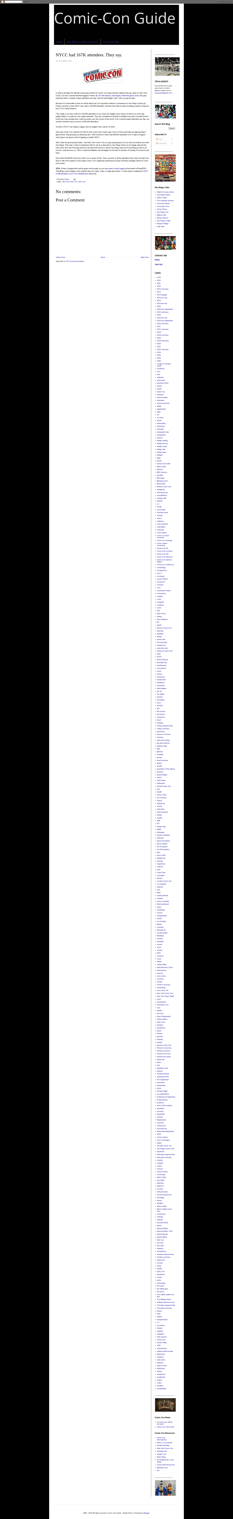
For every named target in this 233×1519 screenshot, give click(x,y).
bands (159, 461)
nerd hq (160, 973)
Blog (59, 41)
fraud (159, 720)
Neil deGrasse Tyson (165, 967)
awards (159, 438)
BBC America (162, 472)
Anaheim (160, 395)
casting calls (161, 498)
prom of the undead (164, 1105)
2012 (159, 286)
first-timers (161, 714)
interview (160, 838)
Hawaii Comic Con (164, 786)
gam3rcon (161, 731)
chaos (159, 518)
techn (159, 1280)
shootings (160, 1198)
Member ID (161, 930)
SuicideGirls (161, 1251)
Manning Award (163, 904)
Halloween (161, 783)
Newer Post (60, 257)
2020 (159, 344)
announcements (163, 403)
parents (160, 1036)
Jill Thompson (162, 847)
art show (160, 418)
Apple (159, 406)
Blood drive (161, 484)
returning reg (162, 1128)
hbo (158, 789)
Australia (160, 429)
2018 (159, 332)
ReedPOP (161, 1114)
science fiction (162, 1172)
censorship (161, 510)
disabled (160, 634)
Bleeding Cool (162, 481)
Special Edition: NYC (165, 1231)
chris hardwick (162, 524)
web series (161, 1360)
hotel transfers (162, 812)
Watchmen (161, 1354)
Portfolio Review (163, 1074)
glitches (160, 752)
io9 (158, 1470)
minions (160, 939)
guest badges (162, 775)
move (159, 947)
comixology (161, 567)
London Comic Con (164, 881)
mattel (159, 918)
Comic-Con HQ (163, 554)
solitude (160, 1220)
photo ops (161, 1059)
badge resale (162, 446)
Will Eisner (161, 1368)
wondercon (161, 1374)
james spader (162, 844)
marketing (161, 910)
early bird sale (162, 648)
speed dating (162, 1237)
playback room (162, 1068)
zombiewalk (161, 1389)
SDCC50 (160, 1183)
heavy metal (161, 795)
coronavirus (161, 593)
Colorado (160, 530)
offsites (159, 1010)
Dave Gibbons (162, 619)
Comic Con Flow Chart (165, 1427)
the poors (160, 1292)
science (160, 1169)
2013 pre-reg (162, 298)
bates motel (161, 466)
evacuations (161, 668)
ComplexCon (162, 570)
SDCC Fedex (162, 198)
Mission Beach (162, 218)
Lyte (158, 890)
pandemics (161, 1028)
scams (159, 1166)
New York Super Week (165, 996)
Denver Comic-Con (164, 628)
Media (159, 924)
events (159, 674)
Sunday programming (165, 1254)
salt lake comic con (164, 1146)
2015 (159, 306)
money (159, 944)
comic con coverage (164, 540)
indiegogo (160, 832)
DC (158, 622)
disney (159, 636)
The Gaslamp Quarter (165, 201)
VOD (159, 1345)
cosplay (160, 596)
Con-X (159, 573)
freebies (160, 723)
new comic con (162, 990)
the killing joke (162, 1289)
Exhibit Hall (161, 680)
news (159, 999)
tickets (159, 1311)
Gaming (160, 737)
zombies (160, 1386)
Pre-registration (163, 1080)
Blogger (147, 1513)
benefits (160, 475)
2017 (159, 326)
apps (159, 412)
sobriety (160, 1217)
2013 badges (162, 295)
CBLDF (159, 501)
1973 (159, 277)
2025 (159, 358)
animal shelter (162, 397)
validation (160, 1334)
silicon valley (161, 1206)
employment (161, 665)
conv (159, 588)
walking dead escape (165, 1351)
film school (161, 711)
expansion (161, 685)
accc (158, 371)
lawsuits (160, 861)
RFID (159, 1134)
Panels (159, 1033)
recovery (160, 1111)
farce (159, 703)
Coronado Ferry (163, 206)
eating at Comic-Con (165, 651)
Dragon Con (161, 1454)
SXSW (159, 1269)
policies (160, 1071)
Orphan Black (162, 1019)
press (159, 1088)
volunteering (161, 1348)
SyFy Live (160, 1271)
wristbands (161, 1377)
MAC (159, 893)
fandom (160, 697)
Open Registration (164, 1016)
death (159, 625)
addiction (160, 377)
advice (159, 386)
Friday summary (163, 729)
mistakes (160, 941)
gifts (158, 749)
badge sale (161, 449)
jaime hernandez (163, 841)
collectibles (161, 527)
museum (160, 956)
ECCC (159, 657)
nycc (158, 1008)
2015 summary (162, 312)
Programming (162, 1100)
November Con (163, 1005)
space (159, 1225)
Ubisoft (159, 1328)
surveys (160, 1263)
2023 (159, 352)
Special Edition (162, 1228)
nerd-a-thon (161, 976)
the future (160, 1286)
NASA (159, 962)
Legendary (161, 864)
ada (158, 374)
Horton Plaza (162, 209)
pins (158, 1065)
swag (159, 1266)
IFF (158, 823)
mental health (162, 933)
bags (159, 458)
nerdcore (160, 979)
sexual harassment (164, 1195)
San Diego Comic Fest (165, 1149)
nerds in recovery (163, 985)
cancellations (162, 495)
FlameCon (161, 717)
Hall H (159, 777)
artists (159, 420)
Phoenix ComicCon (164, 1048)
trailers (159, 1317)
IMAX (159, 829)
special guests (162, 1234)
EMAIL (157, 260)
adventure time (162, 383)
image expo (161, 826)
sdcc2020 (160, 1180)
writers (159, 1380)
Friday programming (165, 726)
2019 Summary (163, 341)
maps (159, 907)
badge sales (161, 452)
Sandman (160, 1151)
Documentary (162, 642)
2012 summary (162, 289)
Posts (160, 139)
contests (160, 585)
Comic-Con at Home (165, 551)
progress (160, 1102)
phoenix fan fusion (164, 1057)
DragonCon (161, 645)
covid (159, 599)
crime (159, 608)
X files (159, 1383)
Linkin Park (161, 872)
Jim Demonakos (163, 849)
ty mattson (161, 1325)
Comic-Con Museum (165, 557)
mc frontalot (161, 921)
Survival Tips (111, 41)
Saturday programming (166, 1154)
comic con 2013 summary (163, 537)
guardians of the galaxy (166, 769)
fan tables (160, 694)
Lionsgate (160, 875)
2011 (159, 283)
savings (160, 1160)
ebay (159, 654)
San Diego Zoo (162, 212)
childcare (160, 521)
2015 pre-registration (165, 309)
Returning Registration (165, 1131)
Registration (161, 1120)
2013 (159, 292)
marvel (159, 913)
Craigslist (160, 602)
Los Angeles (161, 884)
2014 (159, 300)
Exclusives (161, 677)
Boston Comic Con (164, 487)
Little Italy (160, 226)
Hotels (159, 815)
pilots (159, 1062)
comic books (161, 533)
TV (158, 1322)
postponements (163, 1077)
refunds (160, 1117)
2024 (159, 355)
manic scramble (163, 901)
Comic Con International (161, 1439)
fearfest (160, 705)
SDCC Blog (161, 1457)
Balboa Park (161, 215)
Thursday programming (166, 1305)
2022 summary (162, 349)
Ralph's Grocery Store (165, 192)
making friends (162, 895)
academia (160, 369)
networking (161, 988)
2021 (159, 346)
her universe (161, 798)
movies (159, 950)
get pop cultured (163, 743)
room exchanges (163, 1140)
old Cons (160, 1013)
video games (162, 1337)
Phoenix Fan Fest (164, 1054)
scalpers (160, 1163)
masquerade (162, 916)
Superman (161, 1260)
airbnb (159, 389)
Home (103, 257)
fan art (159, 691)
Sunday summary (163, 1257)
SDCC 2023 (161, 1177)
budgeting (161, 489)
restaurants (161, 1126)
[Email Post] (74, 179)
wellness (160, 1363)
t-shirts (159, 1277)
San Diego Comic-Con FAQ (82, 41)
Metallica (160, 936)
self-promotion (162, 1192)
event (159, 671)
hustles (159, 818)
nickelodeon (161, 1002)
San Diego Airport (163, 195)
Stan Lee (160, 1240)
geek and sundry (163, 740)
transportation (162, 1319)
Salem (159, 1143)
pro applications (163, 1094)
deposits (160, 631)
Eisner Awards (162, 660)
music (159, 959)
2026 (159, 361)
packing (160, 1025)
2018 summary (162, 335)
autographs (161, 435)
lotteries (160, 887)
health (159, 792)
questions (160, 1108)
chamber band (162, 512)
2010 (159, 280)
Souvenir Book (162, 1223)
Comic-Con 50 (162, 548)
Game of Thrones (164, 734)
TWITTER (158, 264)
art (158, 415)
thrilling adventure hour (166, 1302)
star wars (160, 1246)
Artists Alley (161, 423)
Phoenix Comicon (163, 1051)
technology (161, 1283)
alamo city (161, 392)
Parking (160, 1039)
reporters (160, 1123)
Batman (160, 469)
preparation (161, 1085)
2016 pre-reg (162, 318)
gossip (159, 757)
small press (161, 1214)
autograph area (163, 432)
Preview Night (162, 1091)
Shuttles (160, 1203)
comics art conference (165, 565)
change (160, 515)
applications (161, 409)
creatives (160, 605)
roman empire (162, 1137)
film (158, 708)
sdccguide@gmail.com (163, 93)
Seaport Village (163, 223)
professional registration (166, 1097)
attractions (161, 426)
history (159, 801)
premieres (161, 1082)
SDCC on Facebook (164, 1443)
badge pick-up (162, 443)
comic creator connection (162, 544)
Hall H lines (161, 780)
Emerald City (162, 662)
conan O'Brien (162, 579)
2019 (159, 338)
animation (160, 400)
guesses (160, 772)
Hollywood (161, 803)
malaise (160, 898)
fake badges (161, 688)
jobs (158, 852)
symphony (161, 1274)
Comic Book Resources (166, 1465)
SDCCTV (160, 1186)
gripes (159, 763)
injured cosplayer (163, 835)
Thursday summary (164, 1308)
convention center (164, 591)
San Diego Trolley (164, 221)
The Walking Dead (164, 1299)
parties (159, 1042)
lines (158, 870)
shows (159, 1200)
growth (159, 766)
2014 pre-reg (162, 303)
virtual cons (161, 1340)
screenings (161, 1174)
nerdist (159, 982)
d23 (158, 611)
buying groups (162, 492)
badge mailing (162, 440)
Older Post (145, 257)
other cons (82, 182)
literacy (159, 878)
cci (158, 504)
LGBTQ (160, 867)
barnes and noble (163, 464)
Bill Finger (161, 478)
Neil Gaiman (161, 970)
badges (160, 455)
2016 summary (162, 323)
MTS (159, 953)
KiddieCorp (161, 858)
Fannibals (160, 700)
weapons (160, 1357)
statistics (160, 1248)
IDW (158, 821)
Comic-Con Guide (115, 17)
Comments (162, 143)
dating (159, 616)
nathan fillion (162, 964)
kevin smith (161, 855)
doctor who (161, 639)
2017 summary (162, 329)
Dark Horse (161, 613)
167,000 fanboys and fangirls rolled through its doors (118, 96)
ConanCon (161, 582)
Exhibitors (160, 683)
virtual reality (162, 1342)
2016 (159, 315)
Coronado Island (163, 203)
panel (159, 1031)
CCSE (159, 507)
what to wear (162, 1366)
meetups (160, 927)
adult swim (161, 380)
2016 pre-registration (165, 321)
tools (159, 1314)
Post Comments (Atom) (75, 261)
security (160, 1189)
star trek (160, 1243)
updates (160, 1331)
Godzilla (160, 754)
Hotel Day (160, 809)
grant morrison (162, 760)
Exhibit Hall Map (163, 1445)
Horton (159, 806)
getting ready (162, 746)
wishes (159, 1371)
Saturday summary (164, 1157)
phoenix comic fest (164, 1045)
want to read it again (116, 168)
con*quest (161, 576)
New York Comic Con (69, 182)
